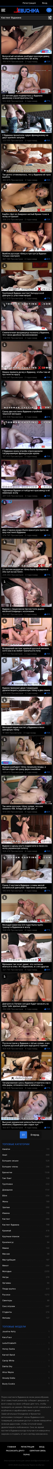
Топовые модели (14, 1326)
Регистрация (29, 3)
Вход (44, 3)
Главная (11, 1447)
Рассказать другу (15, 1451)
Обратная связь (38, 1451)
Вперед (35, 1134)
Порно (26, 1454)
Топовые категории (15, 1144)
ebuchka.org (23, 1465)
